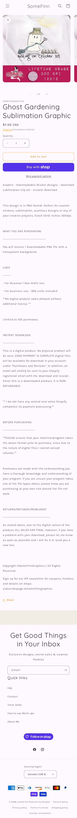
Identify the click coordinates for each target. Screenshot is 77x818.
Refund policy (60, 802)
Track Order (14, 704)
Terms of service (39, 807)
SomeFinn (23, 802)
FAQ (9, 688)
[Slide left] (30, 94)
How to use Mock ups (20, 713)
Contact (12, 696)
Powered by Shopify (39, 802)
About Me (13, 721)
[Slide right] (47, 94)
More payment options (38, 176)
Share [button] (10, 599)
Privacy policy (19, 807)
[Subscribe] (65, 670)
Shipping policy (60, 807)
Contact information (40, 813)
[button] (7, 6)
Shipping (7, 129)
